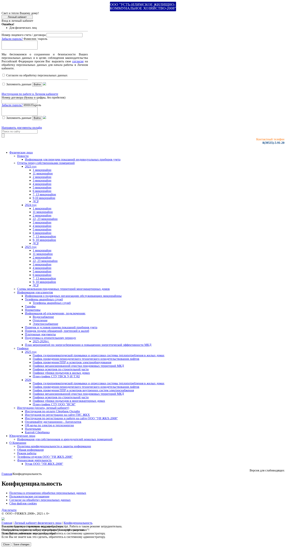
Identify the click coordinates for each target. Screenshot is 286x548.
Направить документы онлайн (22, 127)
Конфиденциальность (78, 522)
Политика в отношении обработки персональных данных (47, 493)
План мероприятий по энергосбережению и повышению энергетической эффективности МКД (88, 344)
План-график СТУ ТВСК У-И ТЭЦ (56, 376)
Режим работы (26, 453)
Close (6, 544)
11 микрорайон (43, 173)
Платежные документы (40, 334)
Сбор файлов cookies (23, 503)
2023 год (30, 166)
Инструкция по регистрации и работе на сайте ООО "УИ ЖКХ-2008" (71, 418)
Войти (37, 84)
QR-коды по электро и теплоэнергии (49, 425)
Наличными (33, 428)
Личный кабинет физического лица (37, 522)
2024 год (30, 205)
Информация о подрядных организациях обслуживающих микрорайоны (73, 296)
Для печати (9, 510)
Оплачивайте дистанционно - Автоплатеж (53, 421)
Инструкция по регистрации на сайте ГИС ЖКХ (57, 414)
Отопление (40, 320)
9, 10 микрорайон (44, 240)
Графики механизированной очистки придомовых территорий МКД (78, 365)
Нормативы (32, 310)
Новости (23, 156)
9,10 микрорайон (44, 198)
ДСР (36, 201)
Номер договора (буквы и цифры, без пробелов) (33, 97)
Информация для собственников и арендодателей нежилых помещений (64, 439)
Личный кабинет (17, 17)
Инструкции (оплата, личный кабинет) (43, 407)
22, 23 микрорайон (45, 219)
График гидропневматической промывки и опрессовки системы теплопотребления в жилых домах (98, 355)
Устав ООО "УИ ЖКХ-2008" (44, 463)
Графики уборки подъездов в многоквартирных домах (69, 400)
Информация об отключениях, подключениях (55, 313)
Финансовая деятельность (34, 460)
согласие (78, 61)
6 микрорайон (42, 191)
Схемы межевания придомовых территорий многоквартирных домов (63, 289)
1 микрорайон (42, 170)
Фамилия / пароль (35, 38)
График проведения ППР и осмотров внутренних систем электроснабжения (83, 390)
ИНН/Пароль (32, 105)
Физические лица (21, 152)
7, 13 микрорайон (44, 194)
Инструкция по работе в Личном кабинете (30, 94)
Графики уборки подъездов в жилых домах (61, 372)
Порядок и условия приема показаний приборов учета (61, 327)
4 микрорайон (42, 184)
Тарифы (30, 306)
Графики (23, 348)
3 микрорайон (42, 180)
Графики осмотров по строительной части (61, 369)
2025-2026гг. (41, 341)
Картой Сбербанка (37, 432)
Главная (7, 474)
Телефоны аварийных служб (44, 299)
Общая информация (30, 449)
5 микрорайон (42, 187)
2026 (28, 379)
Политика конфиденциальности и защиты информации (54, 446)
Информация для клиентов (35, 292)
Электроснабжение (45, 323)
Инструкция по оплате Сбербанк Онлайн (52, 411)
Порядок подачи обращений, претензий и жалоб (57, 330)
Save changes (21, 544)
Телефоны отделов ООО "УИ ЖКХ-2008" (45, 456)
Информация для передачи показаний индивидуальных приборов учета (72, 159)
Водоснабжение (43, 317)
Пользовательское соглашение (29, 496)
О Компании (17, 442)
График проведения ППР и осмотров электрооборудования (72, 362)
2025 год (30, 247)
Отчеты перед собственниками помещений (46, 163)
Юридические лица (22, 435)
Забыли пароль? (12, 38)
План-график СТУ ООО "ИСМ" (54, 404)
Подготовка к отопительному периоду (50, 337)
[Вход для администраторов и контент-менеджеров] (3, 519)
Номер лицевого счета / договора (24, 35)
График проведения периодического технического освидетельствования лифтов (86, 358)
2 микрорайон (42, 177)
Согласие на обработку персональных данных (40, 500)
